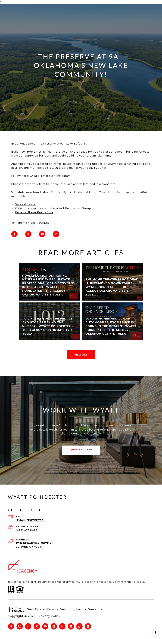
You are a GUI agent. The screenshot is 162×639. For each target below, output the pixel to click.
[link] (19, 222)
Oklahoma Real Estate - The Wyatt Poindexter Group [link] (53, 208)
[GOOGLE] (54, 626)
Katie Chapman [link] (124, 192)
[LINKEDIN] (28, 626)
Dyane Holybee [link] (74, 192)
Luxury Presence (89, 609)
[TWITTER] (37, 626)
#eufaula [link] (43, 222)
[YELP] (62, 626)
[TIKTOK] (79, 626)
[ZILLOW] (88, 626)
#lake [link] (32, 222)
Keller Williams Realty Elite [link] (34, 212)
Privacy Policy (49, 616)
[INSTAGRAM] (19, 626)
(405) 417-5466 (26, 530)
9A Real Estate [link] (40, 175)
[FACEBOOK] (11, 626)
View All (81, 354)
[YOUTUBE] (45, 626)
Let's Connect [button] (81, 450)
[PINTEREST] (71, 626)
